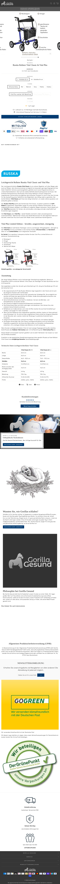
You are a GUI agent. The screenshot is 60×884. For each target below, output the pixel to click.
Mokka (42, 87)
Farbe (30, 83)
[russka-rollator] (30, 174)
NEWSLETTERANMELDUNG (29, 864)
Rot (22, 87)
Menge (30, 98)
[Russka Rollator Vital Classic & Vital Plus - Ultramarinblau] (2, 165)
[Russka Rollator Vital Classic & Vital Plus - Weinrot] (5, 165)
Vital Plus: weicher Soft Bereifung (20, 94)
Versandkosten (34, 71)
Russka (30, 62)
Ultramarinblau (13, 87)
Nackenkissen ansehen (13, 444)
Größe (30, 76)
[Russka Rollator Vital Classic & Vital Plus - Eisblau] (11, 165)
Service (30, 856)
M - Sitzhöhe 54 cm (37, 79)
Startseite (29, 60)
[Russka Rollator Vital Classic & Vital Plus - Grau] (7, 165)
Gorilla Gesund (29, 853)
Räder (30, 91)
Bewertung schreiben (30, 406)
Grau (35, 87)
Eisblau (49, 87)
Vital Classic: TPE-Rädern (41, 94)
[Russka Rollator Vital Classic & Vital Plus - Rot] (4, 165)
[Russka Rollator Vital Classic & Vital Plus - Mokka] (9, 165)
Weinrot (28, 87)
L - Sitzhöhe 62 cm (22, 79)
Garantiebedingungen (32, 339)
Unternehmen (29, 860)
